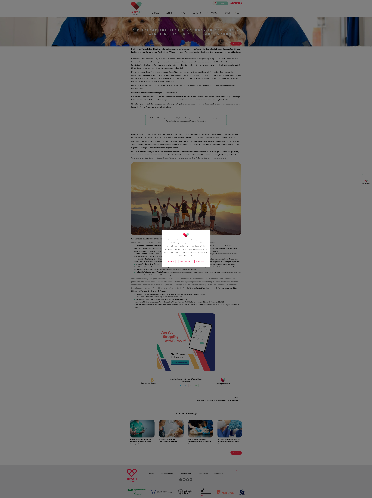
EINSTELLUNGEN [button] (185, 261)
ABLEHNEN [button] (171, 261)
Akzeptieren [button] (200, 261)
